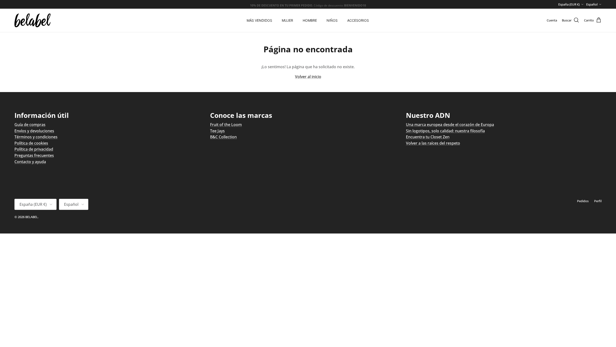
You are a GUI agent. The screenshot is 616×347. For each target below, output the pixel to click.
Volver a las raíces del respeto (433, 143)
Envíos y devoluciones (34, 130)
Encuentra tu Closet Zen (427, 137)
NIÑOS (332, 20)
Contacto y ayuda (30, 161)
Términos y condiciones (36, 137)
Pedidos (583, 201)
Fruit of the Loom (226, 124)
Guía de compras (29, 124)
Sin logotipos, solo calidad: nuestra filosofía (445, 130)
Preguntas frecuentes (34, 155)
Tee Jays (217, 130)
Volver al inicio (308, 76)
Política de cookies (31, 143)
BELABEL (31, 217)
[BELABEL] (32, 20)
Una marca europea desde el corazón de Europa (450, 124)
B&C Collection (223, 137)
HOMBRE (310, 20)
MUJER (287, 20)
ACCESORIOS (358, 20)
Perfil (598, 201)
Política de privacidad (33, 149)
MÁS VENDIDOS (259, 20)
